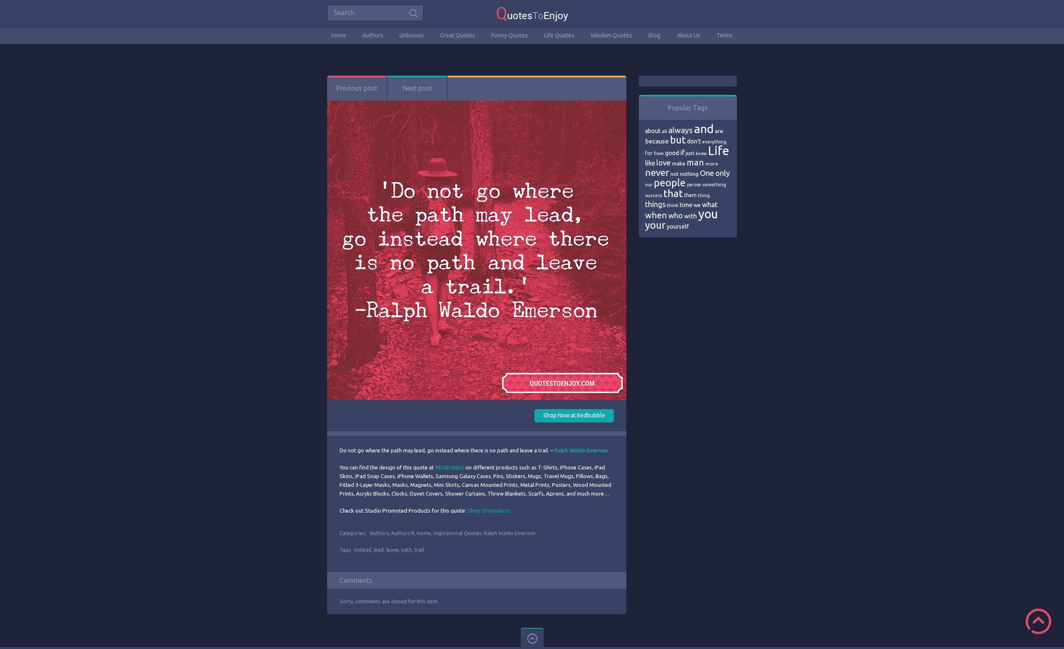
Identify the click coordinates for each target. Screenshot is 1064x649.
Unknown (411, 35)
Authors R (402, 533)
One (707, 173)
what (710, 204)
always (680, 130)
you (708, 214)
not (674, 174)
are (719, 131)
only (722, 173)
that (673, 193)
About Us (688, 35)
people (670, 182)
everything (714, 141)
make (678, 163)
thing (704, 195)
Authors (372, 35)
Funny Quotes (509, 35)
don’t (694, 141)
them (690, 195)
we (697, 205)
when (656, 215)
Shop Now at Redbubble (574, 415)
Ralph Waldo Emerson (509, 533)
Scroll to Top (1038, 621)
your (655, 225)
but (678, 139)
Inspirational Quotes (457, 533)
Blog (654, 35)
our (649, 184)
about (652, 131)
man (695, 162)
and (704, 128)
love (663, 162)
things (655, 204)
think (672, 205)
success (653, 195)
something (714, 184)
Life (718, 151)
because (657, 141)
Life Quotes (559, 35)
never (657, 172)
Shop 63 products (489, 510)
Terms (725, 35)
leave (392, 550)
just (690, 153)
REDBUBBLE (449, 467)
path (406, 550)
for (649, 153)
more (711, 163)
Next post (417, 88)
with (690, 216)
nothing (689, 173)
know (701, 153)
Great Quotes (457, 35)
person (694, 184)
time (686, 204)
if (682, 152)
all (664, 131)
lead (379, 550)
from (659, 153)
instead (362, 550)
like (650, 163)
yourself (678, 226)
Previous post (356, 88)
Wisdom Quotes (611, 35)
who (675, 215)
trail (419, 550)
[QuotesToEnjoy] (532, 13)
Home (338, 35)
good (672, 153)
